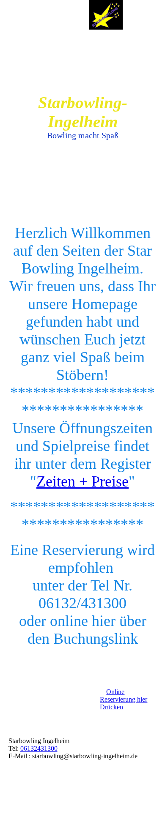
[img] (106, 15)
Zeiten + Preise (82, 481)
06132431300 (39, 748)
